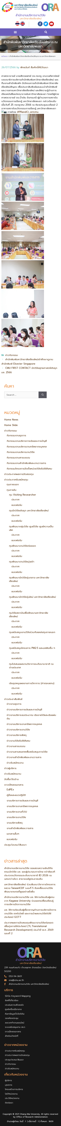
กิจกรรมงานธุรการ (16, 435)
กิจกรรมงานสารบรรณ (18, 457)
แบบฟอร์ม (16, 505)
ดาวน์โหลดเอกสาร (13, 785)
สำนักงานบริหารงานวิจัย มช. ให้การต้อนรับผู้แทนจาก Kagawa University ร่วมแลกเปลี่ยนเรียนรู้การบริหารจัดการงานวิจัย (29, 900)
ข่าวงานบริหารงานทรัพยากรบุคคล (24, 724)
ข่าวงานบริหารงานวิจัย (18, 729)
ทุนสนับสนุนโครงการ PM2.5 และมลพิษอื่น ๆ (32, 648)
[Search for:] (21, 395)
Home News (11, 419)
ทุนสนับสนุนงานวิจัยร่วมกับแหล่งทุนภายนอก (32, 632)
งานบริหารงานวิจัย (16, 817)
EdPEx (10, 789)
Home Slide (11, 425)
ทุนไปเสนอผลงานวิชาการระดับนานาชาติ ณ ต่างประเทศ (31, 665)
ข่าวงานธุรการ (14, 704)
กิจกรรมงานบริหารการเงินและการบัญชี (27, 441)
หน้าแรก (4, 56)
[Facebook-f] (40, 23)
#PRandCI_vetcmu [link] (27, 112)
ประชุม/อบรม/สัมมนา (15, 845)
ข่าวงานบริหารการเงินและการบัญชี (24, 709)
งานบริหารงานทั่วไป (17, 812)
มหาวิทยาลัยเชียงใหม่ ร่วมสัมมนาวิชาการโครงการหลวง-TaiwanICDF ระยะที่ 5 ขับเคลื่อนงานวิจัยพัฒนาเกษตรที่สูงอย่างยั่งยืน (29, 888)
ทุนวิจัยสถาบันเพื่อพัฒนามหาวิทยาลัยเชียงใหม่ (28, 614)
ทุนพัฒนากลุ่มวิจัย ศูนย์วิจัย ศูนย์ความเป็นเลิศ (31, 528)
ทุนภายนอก (13, 484)
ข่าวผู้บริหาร (10, 768)
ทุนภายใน (11, 490)
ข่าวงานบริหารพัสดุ (17, 735)
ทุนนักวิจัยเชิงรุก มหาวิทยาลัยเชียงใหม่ (29, 510)
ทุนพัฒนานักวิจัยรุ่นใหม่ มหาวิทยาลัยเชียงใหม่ (32, 597)
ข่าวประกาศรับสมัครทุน (16, 479)
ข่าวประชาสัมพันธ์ (13, 699)
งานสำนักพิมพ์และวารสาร (20, 828)
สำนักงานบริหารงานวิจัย (30, 15)
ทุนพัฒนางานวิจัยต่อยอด (22, 546)
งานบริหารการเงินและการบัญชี (22, 800)
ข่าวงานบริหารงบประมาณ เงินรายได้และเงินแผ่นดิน (31, 717)
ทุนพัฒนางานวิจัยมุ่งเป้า (21, 561)
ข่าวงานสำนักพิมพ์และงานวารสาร (24, 757)
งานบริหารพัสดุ (15, 823)
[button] (15, 32)
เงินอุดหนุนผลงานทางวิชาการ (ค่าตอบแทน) (31, 683)
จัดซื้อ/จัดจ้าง (11, 779)
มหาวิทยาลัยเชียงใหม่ (31, 18)
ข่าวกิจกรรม (11, 355)
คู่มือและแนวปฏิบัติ (16, 795)
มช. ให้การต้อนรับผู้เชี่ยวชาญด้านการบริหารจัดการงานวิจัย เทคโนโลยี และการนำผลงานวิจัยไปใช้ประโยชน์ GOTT (30, 913)
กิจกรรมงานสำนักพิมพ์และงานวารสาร (26, 463)
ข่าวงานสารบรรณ (16, 746)
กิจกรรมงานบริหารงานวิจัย (21, 452)
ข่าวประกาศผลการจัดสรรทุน (19, 474)
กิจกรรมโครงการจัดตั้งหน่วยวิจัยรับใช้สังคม (29, 468)
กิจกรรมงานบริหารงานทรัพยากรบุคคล (27, 446)
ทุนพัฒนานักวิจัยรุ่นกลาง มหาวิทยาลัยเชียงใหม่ (29, 579)
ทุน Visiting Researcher (22, 495)
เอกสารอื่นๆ (13, 834)
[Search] (43, 395)
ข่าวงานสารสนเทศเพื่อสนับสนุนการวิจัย (27, 752)
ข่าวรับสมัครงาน (15, 763)
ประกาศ (15, 499)
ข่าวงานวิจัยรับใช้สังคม (18, 741)
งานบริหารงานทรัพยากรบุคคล (22, 806)
